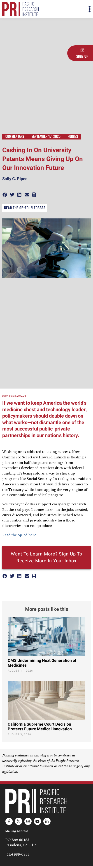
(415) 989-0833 (17, 854)
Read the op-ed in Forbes (24, 208)
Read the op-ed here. (20, 535)
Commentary (14, 136)
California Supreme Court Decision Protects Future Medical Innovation (40, 726)
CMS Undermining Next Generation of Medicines (42, 663)
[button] (68, 9)
